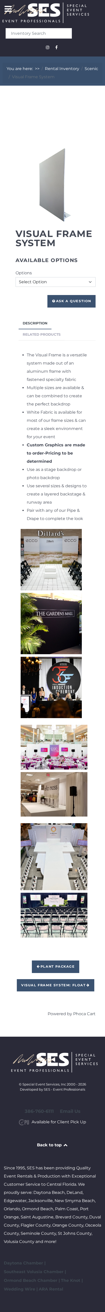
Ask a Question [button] (73, 301)
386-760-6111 (39, 1111)
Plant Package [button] (58, 966)
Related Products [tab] (42, 334)
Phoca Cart (84, 1013)
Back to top (50, 1145)
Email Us (70, 1111)
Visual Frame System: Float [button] (53, 985)
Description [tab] (35, 323)
